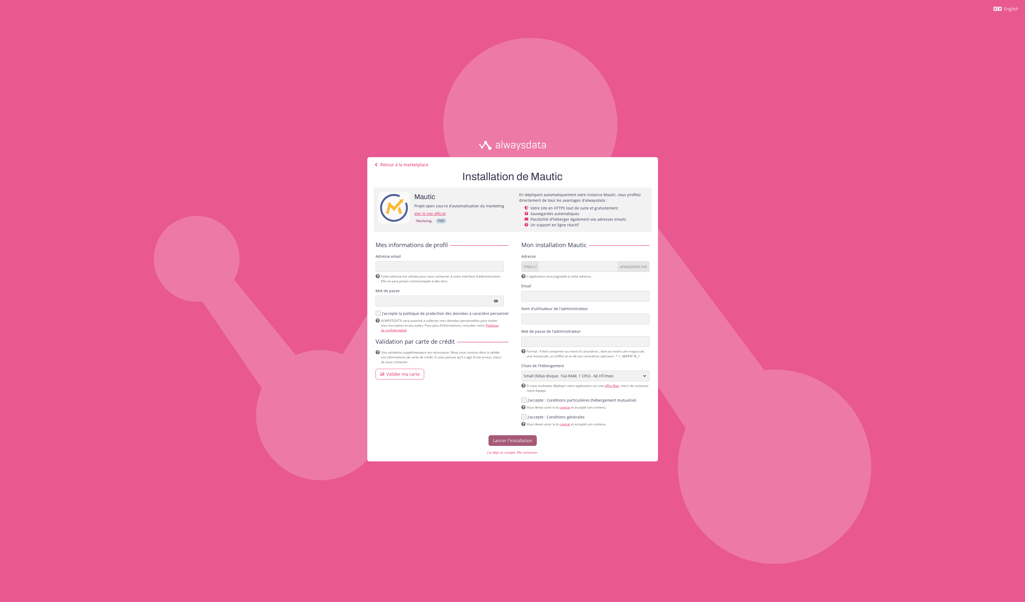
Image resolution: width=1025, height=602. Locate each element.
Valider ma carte (403, 374)
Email (526, 285)
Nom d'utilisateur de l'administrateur (554, 308)
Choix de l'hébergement (542, 365)
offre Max (612, 385)
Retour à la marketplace (404, 165)
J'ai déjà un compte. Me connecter (512, 452)
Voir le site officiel (430, 213)
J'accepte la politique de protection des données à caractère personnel (445, 313)
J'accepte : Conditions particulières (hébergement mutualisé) (582, 400)
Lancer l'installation (512, 440)
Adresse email (388, 256)
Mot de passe (388, 290)
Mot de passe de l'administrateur (551, 331)
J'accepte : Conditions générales (556, 416)
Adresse (528, 256)
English (1008, 10)
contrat (564, 407)
